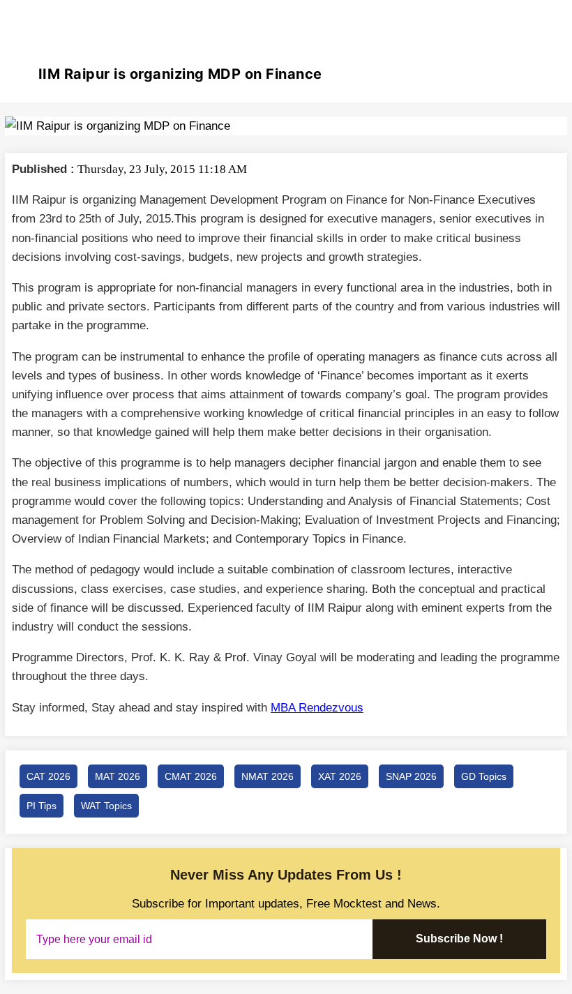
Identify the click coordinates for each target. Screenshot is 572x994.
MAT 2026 (117, 776)
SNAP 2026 (411, 776)
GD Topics (483, 776)
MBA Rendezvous (317, 707)
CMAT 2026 (191, 776)
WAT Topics (106, 805)
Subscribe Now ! (459, 938)
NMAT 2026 (267, 776)
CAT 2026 (48, 776)
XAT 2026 (339, 776)
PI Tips (42, 805)
